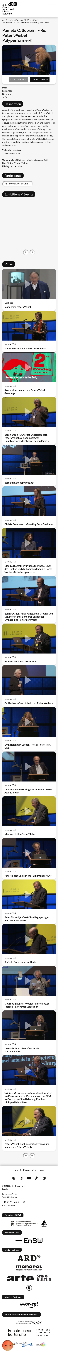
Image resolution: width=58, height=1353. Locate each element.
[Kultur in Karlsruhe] (29, 1287)
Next (32, 252)
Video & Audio (33, 20)
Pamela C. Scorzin (19, 183)
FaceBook (14, 1178)
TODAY (7, 1345)
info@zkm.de (8, 1205)
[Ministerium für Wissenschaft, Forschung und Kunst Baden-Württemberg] (24, 1223)
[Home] (11, 8)
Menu (53, 5)
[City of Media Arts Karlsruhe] (41, 1344)
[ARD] (29, 1258)
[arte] (20, 1278)
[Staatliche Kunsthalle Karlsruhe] (43, 1332)
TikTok (36, 1178)
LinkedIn (44, 1178)
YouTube (29, 1178)
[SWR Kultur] (44, 1277)
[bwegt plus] (29, 1305)
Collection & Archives (14, 20)
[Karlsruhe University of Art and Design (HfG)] (29, 1322)
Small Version (18, 79)
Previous (25, 252)
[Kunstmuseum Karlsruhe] (20, 1332)
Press (41, 1170)
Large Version (40, 79)
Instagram (21, 1178)
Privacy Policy (30, 1170)
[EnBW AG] (29, 1240)
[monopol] (29, 1268)
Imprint (17, 1170)
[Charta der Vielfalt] (22, 1344)
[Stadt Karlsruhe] (44, 1223)
